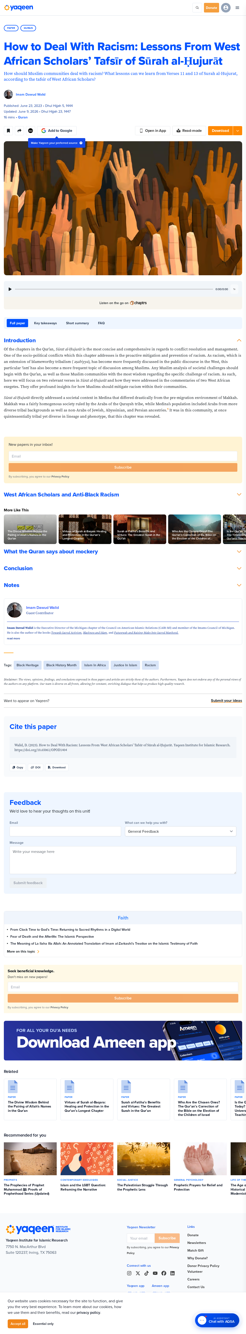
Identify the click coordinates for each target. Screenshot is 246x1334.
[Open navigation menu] (237, 7)
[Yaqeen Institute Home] (18, 8)
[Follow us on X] (137, 1273)
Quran (28, 28)
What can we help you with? (146, 822)
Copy (20, 767)
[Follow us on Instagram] (129, 1273)
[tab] (17, 323)
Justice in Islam (125, 665)
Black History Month (61, 665)
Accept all (18, 1323)
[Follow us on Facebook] (163, 1273)
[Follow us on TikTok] (146, 1273)
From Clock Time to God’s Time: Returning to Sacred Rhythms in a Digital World (70, 929)
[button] (225, 130)
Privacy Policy (60, 476)
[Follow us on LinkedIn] (172, 1273)
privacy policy (88, 1312)
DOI (37, 767)
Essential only (43, 1323)
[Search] (197, 7)
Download (59, 767)
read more (13, 638)
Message (17, 842)
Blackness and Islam (95, 633)
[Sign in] (226, 7)
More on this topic (21, 951)
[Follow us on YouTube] (155, 1273)
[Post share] (19, 130)
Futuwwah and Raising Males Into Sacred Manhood (146, 633)
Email (14, 822)
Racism (150, 665)
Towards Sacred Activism (66, 633)
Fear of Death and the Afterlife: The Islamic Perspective (52, 936)
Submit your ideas (226, 700)
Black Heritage (28, 665)
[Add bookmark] (8, 130)
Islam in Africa (95, 665)
